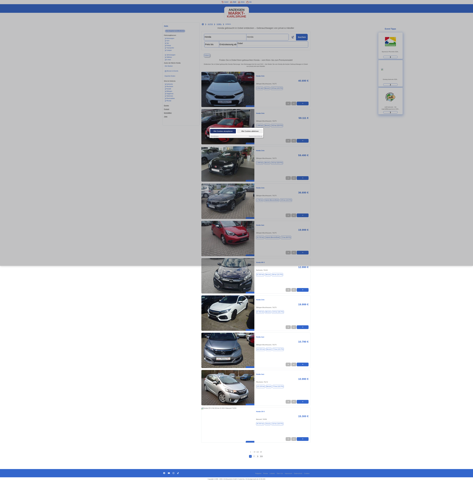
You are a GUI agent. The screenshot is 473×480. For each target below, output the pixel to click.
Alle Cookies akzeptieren (223, 131)
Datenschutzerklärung (255, 136)
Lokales (272, 473)
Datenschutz (298, 473)
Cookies (307, 473)
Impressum (288, 473)
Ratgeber (258, 473)
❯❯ (261, 456)
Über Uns (280, 473)
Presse (265, 473)
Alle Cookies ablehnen (250, 131)
